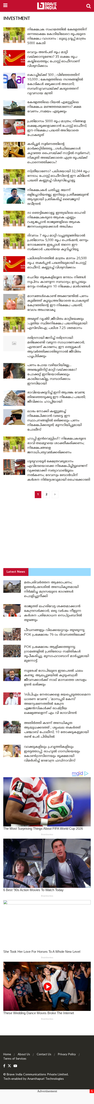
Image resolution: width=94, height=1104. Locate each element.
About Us (24, 1054)
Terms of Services (14, 1059)
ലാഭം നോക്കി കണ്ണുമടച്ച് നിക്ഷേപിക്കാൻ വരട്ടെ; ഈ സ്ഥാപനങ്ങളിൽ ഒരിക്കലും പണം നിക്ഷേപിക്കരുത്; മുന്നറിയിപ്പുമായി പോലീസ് (54, 420)
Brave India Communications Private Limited (37, 1074)
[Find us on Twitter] (9, 1066)
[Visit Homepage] (47, 5)
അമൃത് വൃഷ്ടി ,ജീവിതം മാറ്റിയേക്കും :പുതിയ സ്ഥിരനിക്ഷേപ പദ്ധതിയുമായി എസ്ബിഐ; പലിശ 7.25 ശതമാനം (57, 323)
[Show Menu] (5, 6)
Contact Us (44, 1054)
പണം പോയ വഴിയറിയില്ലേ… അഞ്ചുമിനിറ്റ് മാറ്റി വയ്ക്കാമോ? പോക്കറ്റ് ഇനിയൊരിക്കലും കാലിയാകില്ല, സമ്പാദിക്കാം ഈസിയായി (52, 374)
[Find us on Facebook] (4, 1066)
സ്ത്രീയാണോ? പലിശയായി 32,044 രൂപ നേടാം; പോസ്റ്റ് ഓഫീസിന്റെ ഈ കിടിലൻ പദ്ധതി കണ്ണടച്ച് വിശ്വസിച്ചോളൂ (58, 176)
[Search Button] (88, 5)
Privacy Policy (67, 1054)
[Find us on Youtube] (15, 1066)
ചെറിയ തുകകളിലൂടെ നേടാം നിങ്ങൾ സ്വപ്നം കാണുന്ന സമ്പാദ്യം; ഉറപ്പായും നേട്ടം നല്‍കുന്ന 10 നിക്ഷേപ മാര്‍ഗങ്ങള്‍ (58, 282)
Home (7, 1054)
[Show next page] (55, 494)
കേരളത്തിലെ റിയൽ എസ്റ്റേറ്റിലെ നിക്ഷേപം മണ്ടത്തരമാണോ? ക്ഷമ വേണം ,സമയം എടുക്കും (54, 107)
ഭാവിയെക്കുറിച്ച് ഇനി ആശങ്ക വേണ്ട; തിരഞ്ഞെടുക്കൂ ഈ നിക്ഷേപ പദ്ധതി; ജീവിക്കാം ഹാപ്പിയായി (56, 397)
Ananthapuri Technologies (45, 1079)
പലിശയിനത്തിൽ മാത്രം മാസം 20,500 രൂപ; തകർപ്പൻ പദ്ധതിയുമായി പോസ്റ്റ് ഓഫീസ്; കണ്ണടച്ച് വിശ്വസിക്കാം (57, 263)
